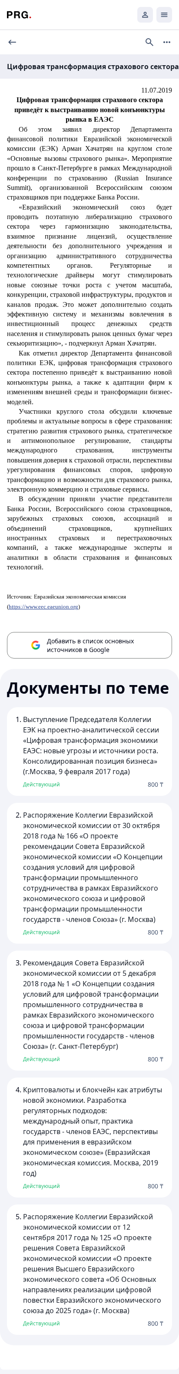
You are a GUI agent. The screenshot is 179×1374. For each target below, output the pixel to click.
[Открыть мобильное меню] (164, 15)
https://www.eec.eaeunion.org (43, 606)
